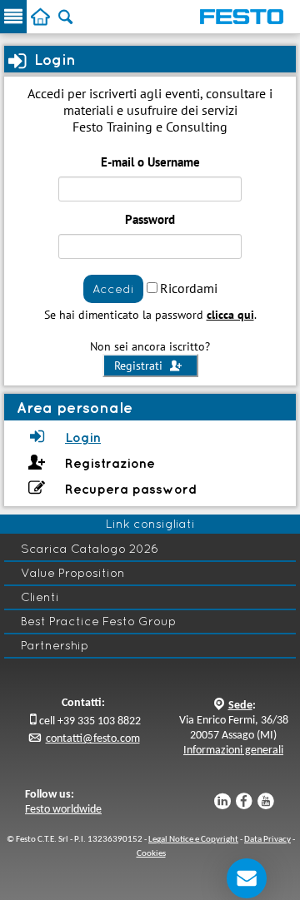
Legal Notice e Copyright (193, 839)
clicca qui (230, 314)
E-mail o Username (150, 162)
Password (150, 219)
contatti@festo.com (93, 739)
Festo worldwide (63, 809)
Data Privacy (267, 839)
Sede (240, 705)
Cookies (151, 853)
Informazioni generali (233, 750)
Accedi (113, 289)
